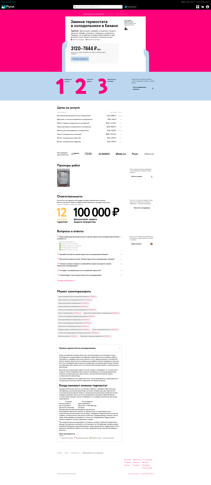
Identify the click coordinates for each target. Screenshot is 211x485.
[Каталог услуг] (197, 7)
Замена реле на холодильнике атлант (69, 326)
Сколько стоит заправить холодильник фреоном (72, 310)
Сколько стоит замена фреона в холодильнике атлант (74, 333)
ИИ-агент (145, 462)
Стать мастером (147, 460)
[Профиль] (207, 7)
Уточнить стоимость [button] (80, 59)
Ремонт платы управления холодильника (70, 323)
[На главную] (11, 7)
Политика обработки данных (147, 474)
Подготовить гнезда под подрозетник (91, 336)
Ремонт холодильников (65, 313)
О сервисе (127, 462)
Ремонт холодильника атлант (101, 330)
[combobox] (97, 7)
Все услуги (127, 460)
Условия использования (133, 474)
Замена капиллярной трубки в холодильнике (97, 313)
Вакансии (136, 462)
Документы (137, 460)
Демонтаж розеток (63, 336)
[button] (195, 2)
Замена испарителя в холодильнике (68, 306)
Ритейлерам (146, 465)
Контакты (136, 465)
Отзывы (126, 465)
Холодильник (75, 453)
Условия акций (147, 468)
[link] (77, 296)
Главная (59, 453)
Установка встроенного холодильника (69, 320)
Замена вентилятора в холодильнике (69, 303)
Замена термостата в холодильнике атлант (70, 300)
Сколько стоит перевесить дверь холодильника (72, 316)
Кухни (66, 453)
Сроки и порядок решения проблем (70, 204)
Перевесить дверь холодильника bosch (70, 330)
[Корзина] (202, 7)
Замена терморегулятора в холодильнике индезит (73, 297)
